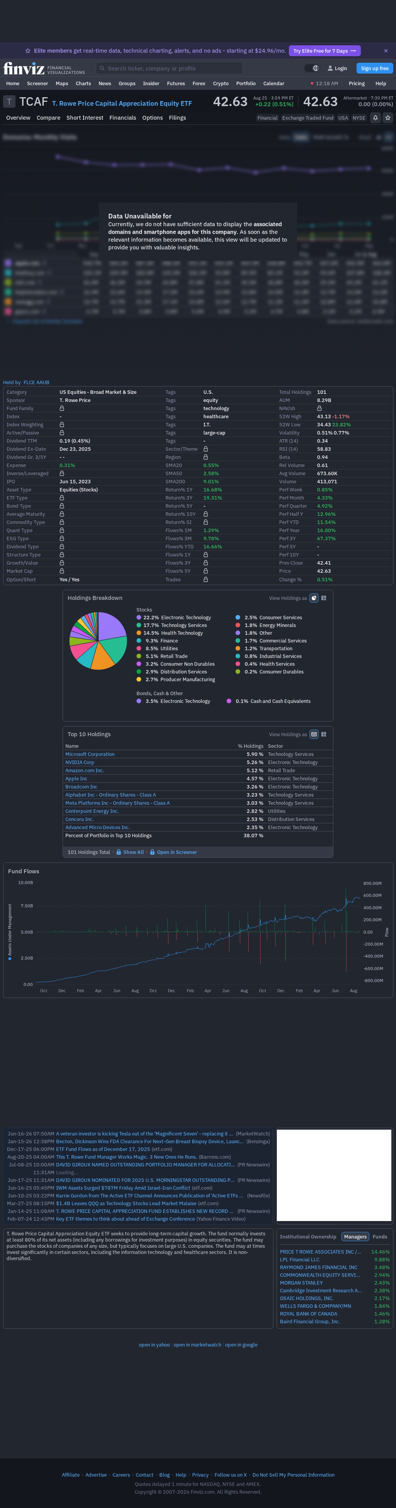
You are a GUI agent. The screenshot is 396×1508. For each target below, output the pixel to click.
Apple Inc (76, 778)
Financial (268, 118)
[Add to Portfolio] (387, 117)
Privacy (200, 1475)
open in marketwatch (197, 1344)
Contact (145, 1475)
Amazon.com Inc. (84, 770)
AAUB (43, 382)
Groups (127, 83)
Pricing (357, 83)
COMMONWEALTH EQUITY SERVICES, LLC (321, 1275)
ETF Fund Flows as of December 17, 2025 (103, 1149)
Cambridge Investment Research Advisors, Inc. (321, 1290)
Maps (62, 83)
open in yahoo (154, 1344)
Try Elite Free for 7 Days (321, 51)
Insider (151, 83)
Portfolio (246, 83)
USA (343, 118)
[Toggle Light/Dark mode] (312, 68)
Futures (176, 83)
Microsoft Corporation (89, 754)
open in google (241, 1344)
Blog (164, 1475)
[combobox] (169, 68)
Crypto (221, 83)
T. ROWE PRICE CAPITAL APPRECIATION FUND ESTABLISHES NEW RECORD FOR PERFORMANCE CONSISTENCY (183, 1211)
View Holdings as (288, 598)
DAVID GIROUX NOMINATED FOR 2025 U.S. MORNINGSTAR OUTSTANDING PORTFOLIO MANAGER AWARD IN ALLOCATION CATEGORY (208, 1180)
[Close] (386, 51)
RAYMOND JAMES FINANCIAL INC (318, 1267)
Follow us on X (231, 1475)
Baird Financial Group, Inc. (310, 1321)
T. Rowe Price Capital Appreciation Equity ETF (122, 103)
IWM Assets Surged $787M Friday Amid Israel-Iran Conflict (123, 1188)
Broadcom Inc (81, 786)
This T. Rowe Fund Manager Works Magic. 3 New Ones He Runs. (126, 1157)
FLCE (29, 382)
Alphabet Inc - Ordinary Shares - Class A (110, 795)
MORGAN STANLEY (301, 1283)
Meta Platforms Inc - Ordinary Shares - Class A (117, 803)
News (105, 83)
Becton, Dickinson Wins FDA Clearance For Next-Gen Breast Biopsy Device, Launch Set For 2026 (164, 1141)
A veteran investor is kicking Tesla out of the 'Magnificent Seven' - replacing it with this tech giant (163, 1133)
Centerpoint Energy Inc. (92, 811)
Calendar (273, 83)
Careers (121, 1475)
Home (12, 83)
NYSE (359, 118)
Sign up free (375, 68)
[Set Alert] (375, 117)
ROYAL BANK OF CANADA (308, 1314)
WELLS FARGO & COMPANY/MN (315, 1306)
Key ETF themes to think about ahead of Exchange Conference (125, 1219)
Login (341, 68)
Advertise (96, 1475)
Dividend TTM (22, 441)
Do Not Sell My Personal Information (294, 1475)
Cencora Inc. (79, 819)
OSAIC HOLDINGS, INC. (307, 1298)
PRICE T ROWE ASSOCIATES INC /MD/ (321, 1252)
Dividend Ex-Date (26, 449)
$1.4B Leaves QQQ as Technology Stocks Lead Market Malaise (126, 1203)
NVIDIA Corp (79, 762)
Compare (48, 117)
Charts (83, 83)
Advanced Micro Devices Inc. (97, 827)
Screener (37, 83)
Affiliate (71, 1475)
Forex (199, 83)
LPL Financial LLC (299, 1259)
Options (152, 117)
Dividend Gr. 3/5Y (26, 457)
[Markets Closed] (312, 83)
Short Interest (85, 117)
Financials (122, 117)
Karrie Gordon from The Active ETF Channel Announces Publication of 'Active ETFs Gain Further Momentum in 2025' (184, 1195)
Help (381, 83)
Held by (12, 382)
